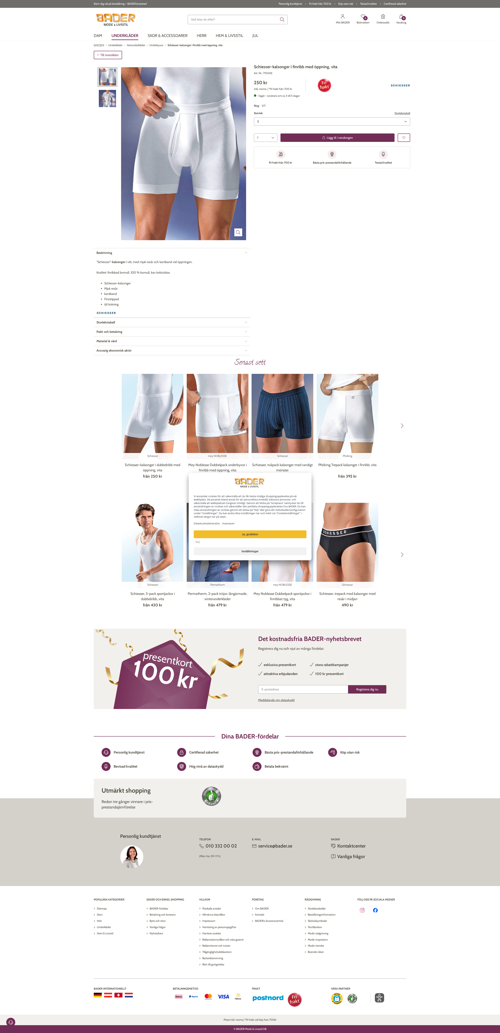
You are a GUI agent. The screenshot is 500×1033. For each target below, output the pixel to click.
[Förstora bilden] (238, 232)
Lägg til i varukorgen (340, 137)
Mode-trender (316, 945)
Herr (99, 921)
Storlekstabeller (317, 908)
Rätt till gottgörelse (213, 964)
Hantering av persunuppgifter (219, 927)
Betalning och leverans (163, 914)
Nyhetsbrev (156, 933)
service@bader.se (275, 846)
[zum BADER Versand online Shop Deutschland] (98, 995)
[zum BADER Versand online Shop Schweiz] (118, 995)
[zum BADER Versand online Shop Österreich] (108, 995)
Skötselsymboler (317, 921)
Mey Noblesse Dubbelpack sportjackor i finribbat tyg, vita (282, 596)
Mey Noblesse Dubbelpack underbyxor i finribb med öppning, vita (217, 467)
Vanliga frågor (157, 927)
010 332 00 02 (221, 846)
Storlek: (258, 113)
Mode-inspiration (318, 939)
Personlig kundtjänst (290, 3)
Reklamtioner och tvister (216, 945)
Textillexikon (315, 927)
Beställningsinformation (322, 914)
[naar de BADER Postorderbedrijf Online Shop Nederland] (129, 995)
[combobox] (238, 19)
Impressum (208, 921)
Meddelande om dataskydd (276, 700)
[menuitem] (98, 35)
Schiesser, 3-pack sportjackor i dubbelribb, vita (152, 596)
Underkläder (104, 927)
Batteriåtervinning (212, 958)
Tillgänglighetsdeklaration (217, 952)
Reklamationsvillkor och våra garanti (223, 939)
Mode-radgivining (318, 933)
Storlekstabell (402, 113)
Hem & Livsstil (105, 933)
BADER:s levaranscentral (269, 921)
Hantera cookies (211, 933)
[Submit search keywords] (282, 19)
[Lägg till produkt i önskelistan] (404, 137)
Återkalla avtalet (211, 908)
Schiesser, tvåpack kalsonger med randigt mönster (282, 467)
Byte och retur (158, 921)
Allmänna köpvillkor (213, 914)
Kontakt (259, 914)
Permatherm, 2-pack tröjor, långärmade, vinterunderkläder (217, 596)
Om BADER (262, 908)
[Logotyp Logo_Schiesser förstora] (400, 85)
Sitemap (102, 908)
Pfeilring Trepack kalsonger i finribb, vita (347, 465)
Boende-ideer (316, 952)
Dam (100, 914)
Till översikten (109, 55)
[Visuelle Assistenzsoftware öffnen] (377, 998)
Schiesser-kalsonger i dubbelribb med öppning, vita (152, 467)
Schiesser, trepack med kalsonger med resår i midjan (347, 596)
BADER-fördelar (159, 908)
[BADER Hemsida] (116, 19)
